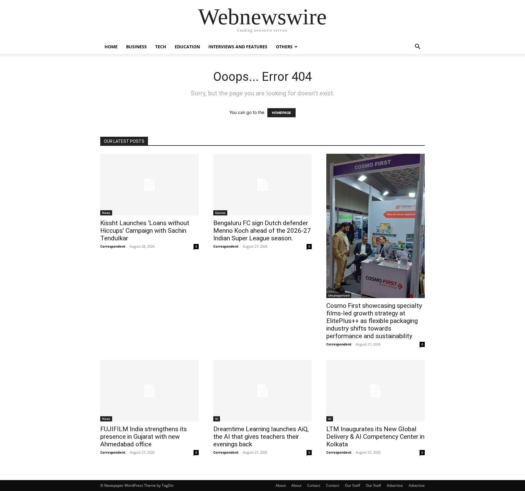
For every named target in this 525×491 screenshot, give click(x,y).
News (106, 213)
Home (111, 47)
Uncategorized (338, 295)
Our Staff (352, 485)
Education (187, 47)
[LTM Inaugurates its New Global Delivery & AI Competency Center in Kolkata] (375, 390)
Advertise (395, 485)
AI (216, 419)
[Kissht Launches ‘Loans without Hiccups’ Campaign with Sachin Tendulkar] (149, 184)
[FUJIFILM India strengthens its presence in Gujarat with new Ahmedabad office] (149, 390)
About (281, 485)
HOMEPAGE (281, 113)
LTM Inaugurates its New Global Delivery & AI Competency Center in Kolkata (375, 436)
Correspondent (112, 246)
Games (220, 213)
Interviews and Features (237, 47)
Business (136, 47)
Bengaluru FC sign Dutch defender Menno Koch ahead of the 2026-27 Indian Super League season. (262, 230)
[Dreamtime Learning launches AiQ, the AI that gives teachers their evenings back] (262, 390)
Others (284, 47)
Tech (160, 47)
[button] (417, 47)
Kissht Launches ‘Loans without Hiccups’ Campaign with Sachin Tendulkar (144, 230)
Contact (313, 485)
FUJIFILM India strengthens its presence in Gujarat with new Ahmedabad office (143, 436)
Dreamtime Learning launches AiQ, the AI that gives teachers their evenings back (261, 436)
